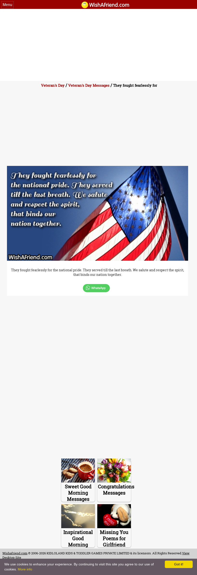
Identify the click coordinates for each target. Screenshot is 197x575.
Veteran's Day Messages (89, 85)
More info (25, 569)
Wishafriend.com (14, 553)
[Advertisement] (98, 45)
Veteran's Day (53, 85)
